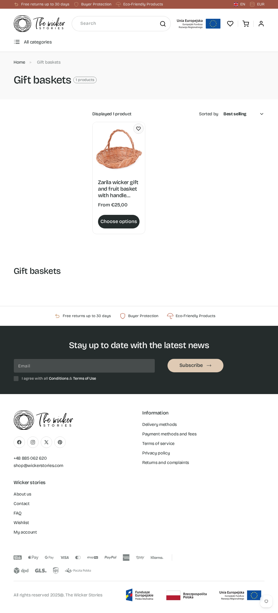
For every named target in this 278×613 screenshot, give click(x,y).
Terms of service (158, 443)
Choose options (118, 221)
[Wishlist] (230, 24)
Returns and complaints (165, 462)
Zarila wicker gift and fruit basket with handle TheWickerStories (118, 189)
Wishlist (21, 522)
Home (19, 62)
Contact (22, 503)
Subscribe (191, 365)
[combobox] (121, 23)
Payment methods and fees (169, 433)
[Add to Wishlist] (138, 128)
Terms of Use (84, 378)
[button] (245, 24)
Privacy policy (156, 453)
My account (25, 532)
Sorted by (208, 113)
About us (22, 494)
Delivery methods (159, 424)
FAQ (17, 513)
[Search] (162, 23)
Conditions (58, 378)
